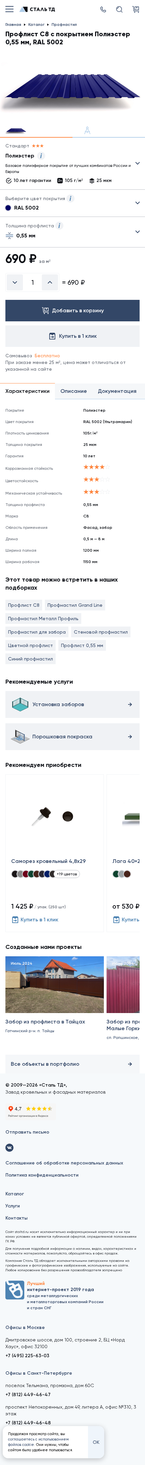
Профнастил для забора (37, 632)
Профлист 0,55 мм (82, 645)
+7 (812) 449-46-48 (28, 1423)
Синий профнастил (30, 658)
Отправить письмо (27, 1132)
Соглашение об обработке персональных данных (64, 1163)
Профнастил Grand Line (75, 605)
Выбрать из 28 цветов (72, 203)
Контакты (16, 1218)
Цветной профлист (30, 645)
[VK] (9, 1148)
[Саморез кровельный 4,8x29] (55, 853)
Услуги (12, 1206)
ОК (96, 1442)
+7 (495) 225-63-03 (27, 1356)
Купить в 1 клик (39, 919)
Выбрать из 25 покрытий (67, 164)
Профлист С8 (23, 605)
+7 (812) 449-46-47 (28, 1395)
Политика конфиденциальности (42, 1175)
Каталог (14, 1194)
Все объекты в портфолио (45, 1064)
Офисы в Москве (25, 1327)
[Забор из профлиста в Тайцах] (54, 1004)
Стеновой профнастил (101, 632)
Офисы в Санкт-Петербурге (38, 1373)
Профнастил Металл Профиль (43, 618)
